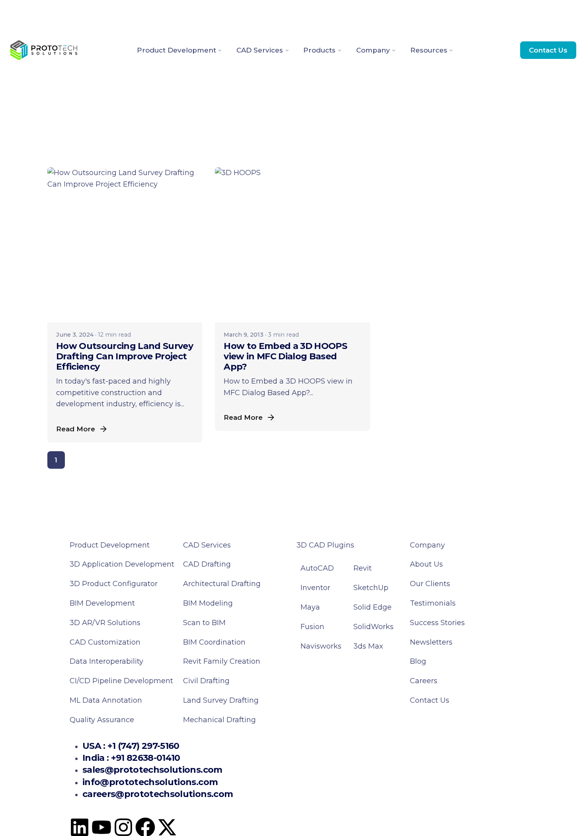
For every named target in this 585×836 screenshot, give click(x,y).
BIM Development (102, 603)
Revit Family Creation (221, 661)
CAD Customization (105, 642)
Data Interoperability (106, 661)
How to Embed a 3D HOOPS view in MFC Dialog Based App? (285, 356)
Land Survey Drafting (221, 700)
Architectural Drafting (222, 583)
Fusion (312, 626)
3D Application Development (122, 564)
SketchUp (370, 587)
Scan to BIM (204, 622)
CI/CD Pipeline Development (121, 680)
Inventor (315, 587)
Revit (362, 568)
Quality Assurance (102, 719)
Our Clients (430, 583)
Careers (423, 680)
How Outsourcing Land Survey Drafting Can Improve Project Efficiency (124, 356)
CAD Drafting (207, 564)
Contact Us (548, 50)
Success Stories (437, 622)
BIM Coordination (214, 642)
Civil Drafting (206, 680)
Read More (75, 429)
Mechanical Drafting (219, 719)
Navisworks (320, 646)
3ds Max (368, 646)
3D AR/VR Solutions (105, 622)
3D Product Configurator (114, 583)
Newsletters (431, 642)
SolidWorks (373, 626)
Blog (418, 661)
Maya (310, 607)
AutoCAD (317, 568)
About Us (426, 564)
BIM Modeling (209, 603)
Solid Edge (372, 607)
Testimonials (433, 603)
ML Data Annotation (107, 700)
